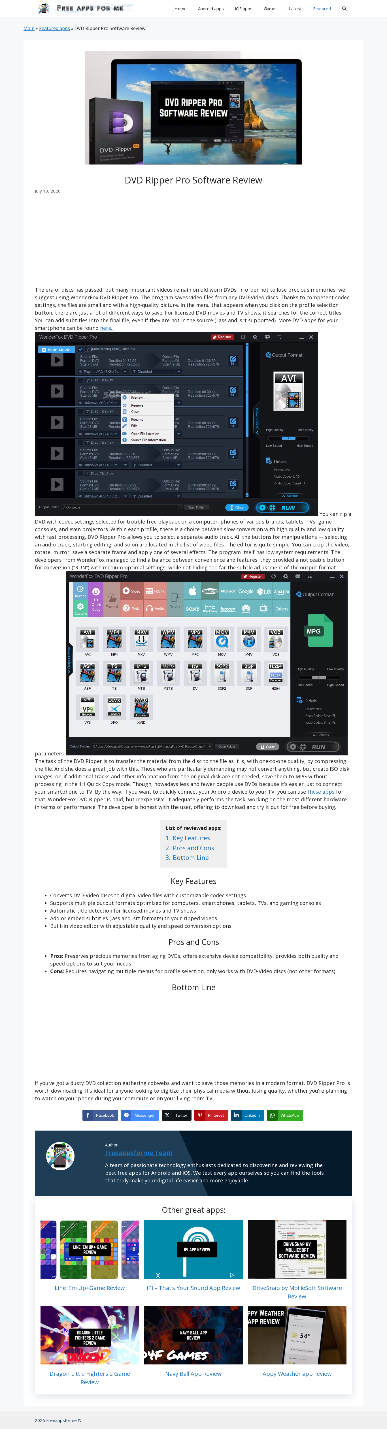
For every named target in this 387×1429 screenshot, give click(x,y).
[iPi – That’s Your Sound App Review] (193, 1274)
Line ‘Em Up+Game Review (90, 1288)
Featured (322, 8)
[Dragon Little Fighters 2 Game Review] (90, 1360)
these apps (321, 791)
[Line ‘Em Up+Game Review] (90, 1274)
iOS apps (243, 8)
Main (29, 28)
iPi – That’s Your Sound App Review (193, 1288)
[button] (344, 8)
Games (271, 8)
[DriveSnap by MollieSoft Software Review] (297, 1274)
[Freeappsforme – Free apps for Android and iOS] (84, 8)
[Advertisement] (193, 244)
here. (107, 327)
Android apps (211, 8)
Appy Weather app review (297, 1373)
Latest (295, 8)
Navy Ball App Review (193, 1373)
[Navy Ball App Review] (193, 1360)
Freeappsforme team (139, 1152)
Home (181, 8)
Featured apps (54, 28)
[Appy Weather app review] (297, 1360)
